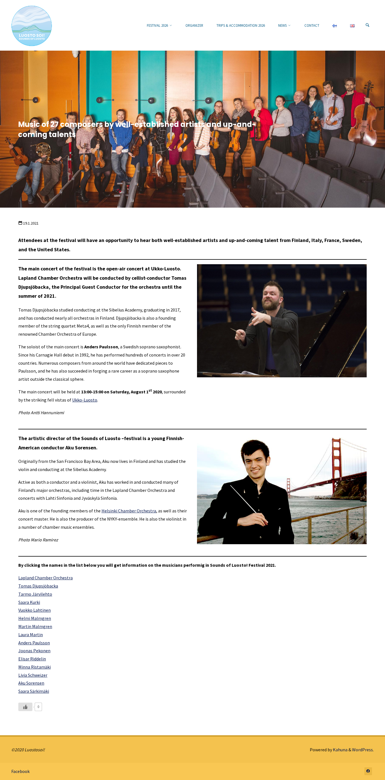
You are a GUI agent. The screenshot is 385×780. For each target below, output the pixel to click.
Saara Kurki (29, 602)
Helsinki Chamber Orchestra (128, 511)
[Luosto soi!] (31, 25)
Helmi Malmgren (34, 618)
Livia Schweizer (32, 675)
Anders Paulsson (34, 642)
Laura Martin (30, 634)
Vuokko (25, 610)
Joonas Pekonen (34, 650)
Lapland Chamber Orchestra (45, 577)
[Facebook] (368, 771)
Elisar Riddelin (32, 659)
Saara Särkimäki (33, 691)
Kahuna (340, 749)
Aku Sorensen (31, 683)
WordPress (362, 749)
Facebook (20, 771)
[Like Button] (25, 707)
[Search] (367, 25)
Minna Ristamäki (34, 667)
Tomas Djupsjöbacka (38, 586)
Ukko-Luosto (84, 400)
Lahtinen (42, 610)
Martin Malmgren (35, 626)
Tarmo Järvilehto (35, 594)
